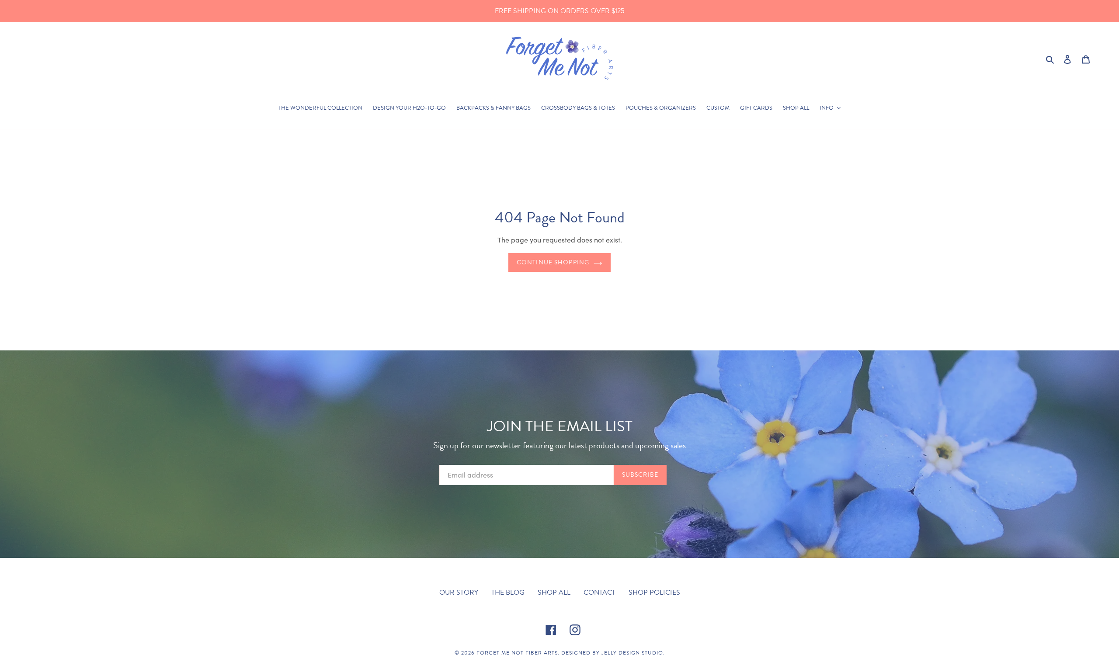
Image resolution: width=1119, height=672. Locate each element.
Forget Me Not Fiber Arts (517, 653)
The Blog (508, 592)
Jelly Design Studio (632, 653)
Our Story (458, 592)
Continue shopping (553, 262)
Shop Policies (654, 592)
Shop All (554, 592)
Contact (599, 592)
